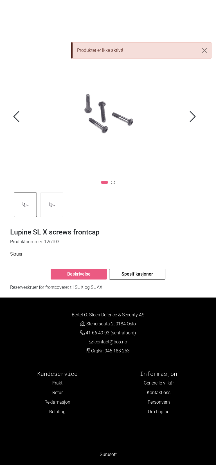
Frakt (57, 383)
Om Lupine (158, 411)
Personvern (159, 402)
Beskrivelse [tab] (79, 274)
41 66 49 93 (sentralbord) (111, 333)
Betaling (57, 411)
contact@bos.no (110, 342)
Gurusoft (108, 454)
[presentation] (17, 117)
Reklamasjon (57, 402)
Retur (57, 392)
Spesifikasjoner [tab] (137, 274)
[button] (104, 182)
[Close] (204, 50)
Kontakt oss (158, 392)
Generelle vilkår (159, 383)
